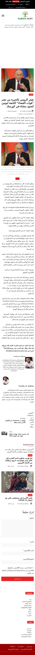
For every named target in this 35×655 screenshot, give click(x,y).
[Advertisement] (17, 48)
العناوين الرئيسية (26, 601)
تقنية (30, 609)
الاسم (31, 542)
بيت (30, 599)
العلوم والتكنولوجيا (26, 607)
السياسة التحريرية (10, 4)
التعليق (31, 518)
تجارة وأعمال (27, 605)
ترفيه (29, 613)
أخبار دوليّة (28, 603)
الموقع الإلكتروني (28, 559)
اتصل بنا (20, 4)
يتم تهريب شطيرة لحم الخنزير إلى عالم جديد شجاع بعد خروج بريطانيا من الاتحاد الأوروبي (18, 460)
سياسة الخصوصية (20, 7)
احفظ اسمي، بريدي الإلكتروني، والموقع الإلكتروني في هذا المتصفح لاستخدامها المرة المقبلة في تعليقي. (18, 570)
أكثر (17, 178)
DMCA (27, 4)
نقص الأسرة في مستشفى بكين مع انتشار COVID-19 (18, 499)
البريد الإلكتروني (28, 550)
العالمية (31, 94)
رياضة (29, 611)
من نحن (10, 7)
